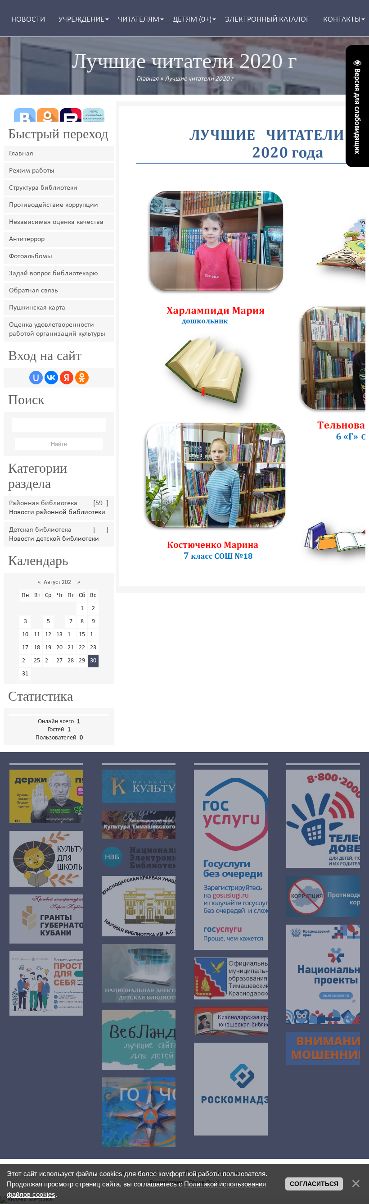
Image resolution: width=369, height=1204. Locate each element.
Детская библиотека (40, 530)
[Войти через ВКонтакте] (51, 377)
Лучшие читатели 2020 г (199, 79)
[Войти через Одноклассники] (82, 377)
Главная (147, 79)
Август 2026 (59, 582)
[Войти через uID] (36, 377)
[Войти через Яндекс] (66, 377)
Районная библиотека (43, 503)
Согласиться (314, 1183)
